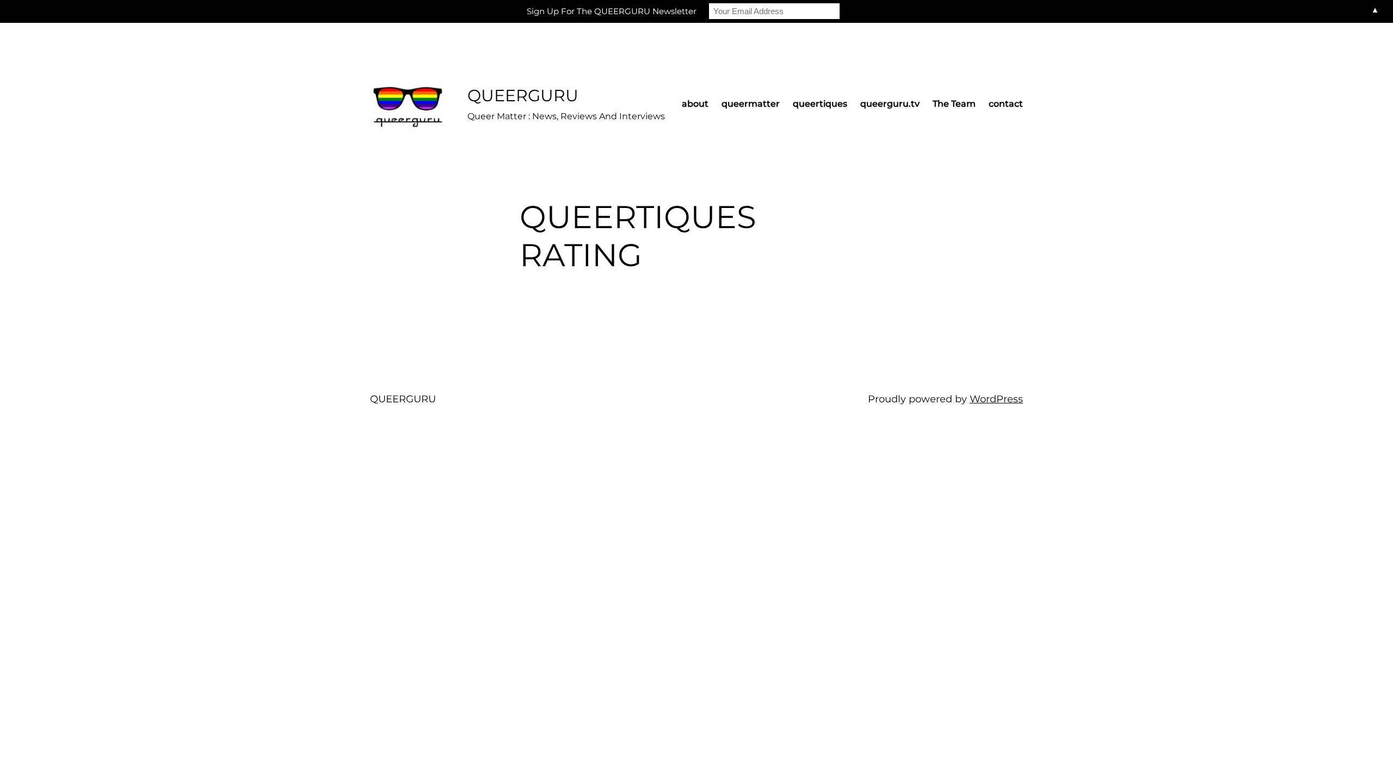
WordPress (996, 399)
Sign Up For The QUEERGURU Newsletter (611, 11)
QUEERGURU (522, 95)
